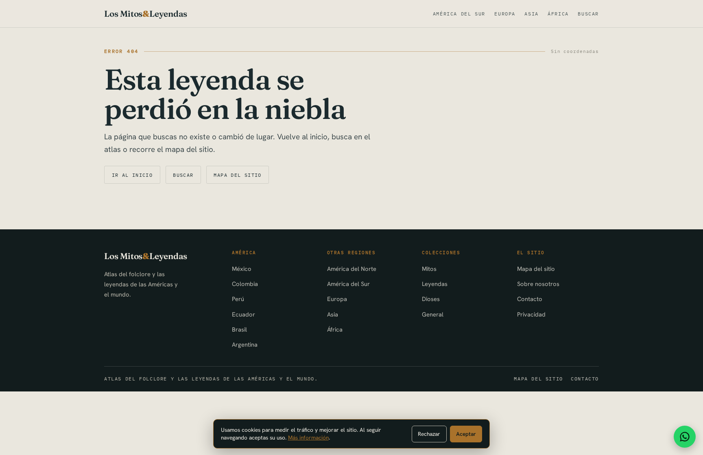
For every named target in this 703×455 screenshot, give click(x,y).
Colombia (245, 284)
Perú (238, 299)
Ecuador (243, 314)
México (241, 269)
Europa (504, 14)
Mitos (429, 269)
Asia (531, 14)
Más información (308, 437)
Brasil (239, 329)
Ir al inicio (132, 175)
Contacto (529, 299)
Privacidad (531, 314)
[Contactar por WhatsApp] (685, 437)
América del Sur (459, 14)
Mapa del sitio (237, 175)
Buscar (588, 14)
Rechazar (429, 433)
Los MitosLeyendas (145, 14)
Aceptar (466, 433)
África (558, 14)
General (432, 314)
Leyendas (435, 284)
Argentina (245, 344)
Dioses (431, 299)
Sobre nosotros (538, 284)
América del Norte (351, 269)
